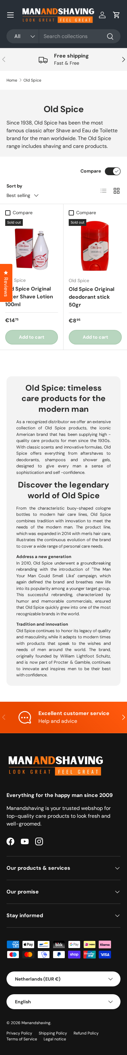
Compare (90, 171)
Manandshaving (35, 1022)
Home (12, 80)
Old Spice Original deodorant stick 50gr (91, 297)
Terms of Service (22, 1039)
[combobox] (63, 36)
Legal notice (55, 1039)
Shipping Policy (53, 1033)
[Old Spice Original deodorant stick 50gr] (95, 245)
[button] (116, 15)
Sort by (14, 186)
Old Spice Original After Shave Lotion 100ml (29, 296)
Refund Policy (86, 1033)
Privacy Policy (19, 1033)
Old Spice (32, 80)
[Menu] (10, 15)
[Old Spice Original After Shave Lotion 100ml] (31, 245)
